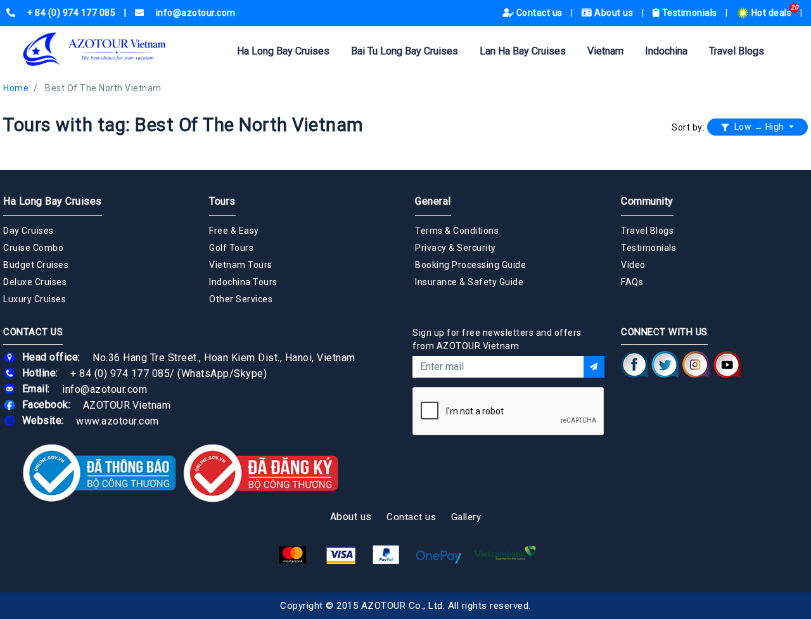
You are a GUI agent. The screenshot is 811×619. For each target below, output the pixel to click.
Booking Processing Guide (470, 265)
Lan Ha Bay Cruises (523, 51)
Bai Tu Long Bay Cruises (404, 51)
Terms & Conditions (457, 231)
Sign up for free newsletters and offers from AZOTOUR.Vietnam (497, 339)
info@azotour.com (104, 389)
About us (613, 13)
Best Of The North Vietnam (103, 88)
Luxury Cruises (34, 299)
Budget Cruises (35, 265)
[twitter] (665, 364)
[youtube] (727, 364)
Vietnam (605, 51)
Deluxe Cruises (35, 282)
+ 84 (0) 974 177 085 (120, 373)
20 (795, 7)
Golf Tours (231, 248)
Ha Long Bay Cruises (283, 51)
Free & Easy (234, 231)
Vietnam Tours (240, 265)
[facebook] (634, 364)
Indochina (666, 51)
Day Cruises (28, 231)
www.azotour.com (117, 420)
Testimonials (689, 13)
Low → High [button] (759, 127)
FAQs (632, 282)
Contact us (539, 13)
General (433, 201)
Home (16, 88)
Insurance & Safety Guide (469, 282)
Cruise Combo (33, 248)
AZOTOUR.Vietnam (127, 405)
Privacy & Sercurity (455, 248)
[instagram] (696, 364)
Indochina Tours (243, 282)
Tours (222, 201)
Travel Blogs (736, 51)
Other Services (240, 299)
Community (647, 201)
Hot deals (771, 13)
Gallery (466, 517)
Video (633, 265)
